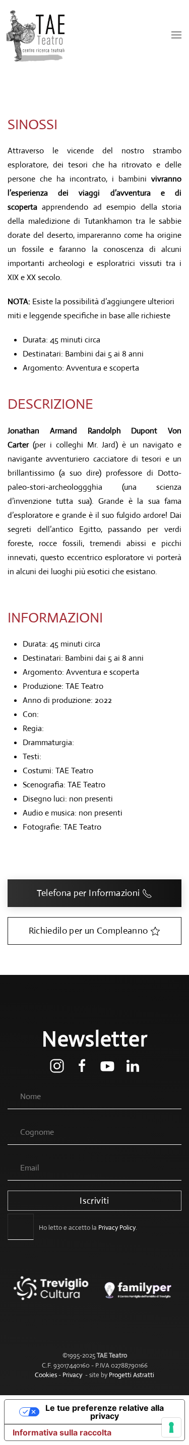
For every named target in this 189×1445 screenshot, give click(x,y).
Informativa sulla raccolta (62, 1432)
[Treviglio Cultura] (51, 1295)
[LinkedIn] (132, 1065)
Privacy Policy (117, 1227)
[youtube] (107, 1065)
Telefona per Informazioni (88, 892)
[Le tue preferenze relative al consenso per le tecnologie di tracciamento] (171, 1427)
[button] (176, 35)
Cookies (46, 1375)
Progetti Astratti (131, 1375)
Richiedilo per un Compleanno (88, 930)
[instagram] (57, 1065)
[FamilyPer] (138, 1295)
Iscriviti (94, 1200)
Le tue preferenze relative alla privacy (104, 1412)
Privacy (72, 1375)
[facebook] (82, 1065)
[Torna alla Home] (37, 35)
